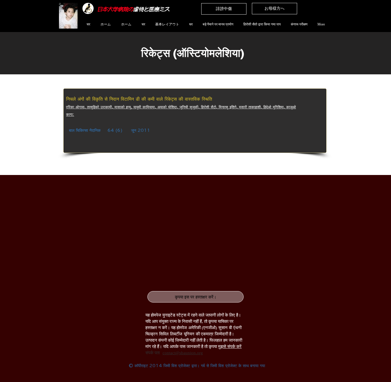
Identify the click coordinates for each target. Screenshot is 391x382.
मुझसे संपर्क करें (230, 346)
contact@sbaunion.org (183, 353)
